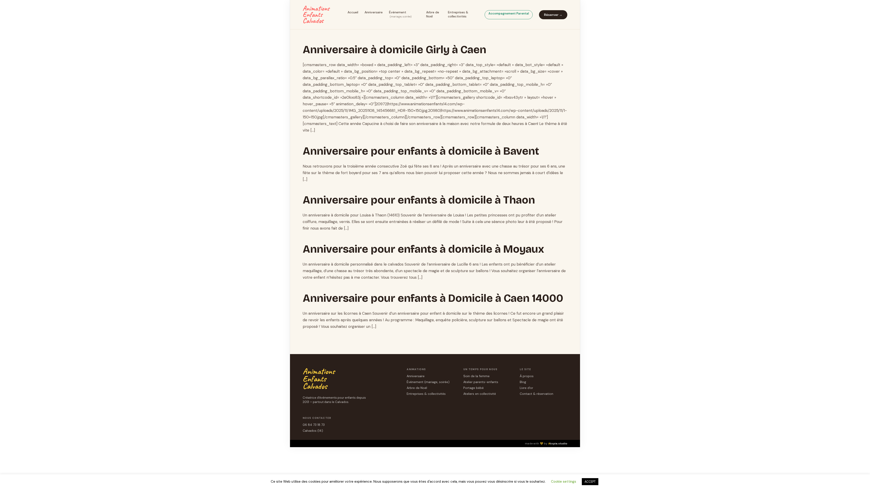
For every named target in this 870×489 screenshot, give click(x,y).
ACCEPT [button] (590, 482)
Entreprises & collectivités (458, 14)
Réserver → (553, 15)
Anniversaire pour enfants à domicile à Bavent (421, 151)
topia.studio (557, 443)
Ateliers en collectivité (479, 394)
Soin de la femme (476, 376)
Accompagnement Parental (508, 13)
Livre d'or (526, 388)
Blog (523, 382)
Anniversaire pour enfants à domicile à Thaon (419, 199)
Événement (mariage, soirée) (428, 382)
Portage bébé (473, 388)
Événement (400, 14)
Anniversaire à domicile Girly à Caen (394, 49)
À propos (527, 376)
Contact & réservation (536, 394)
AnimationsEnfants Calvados (316, 14)
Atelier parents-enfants (480, 382)
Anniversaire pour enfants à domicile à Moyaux (423, 249)
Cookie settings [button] (563, 481)
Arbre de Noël (432, 14)
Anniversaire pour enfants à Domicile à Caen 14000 (433, 298)
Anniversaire (374, 12)
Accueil (353, 12)
